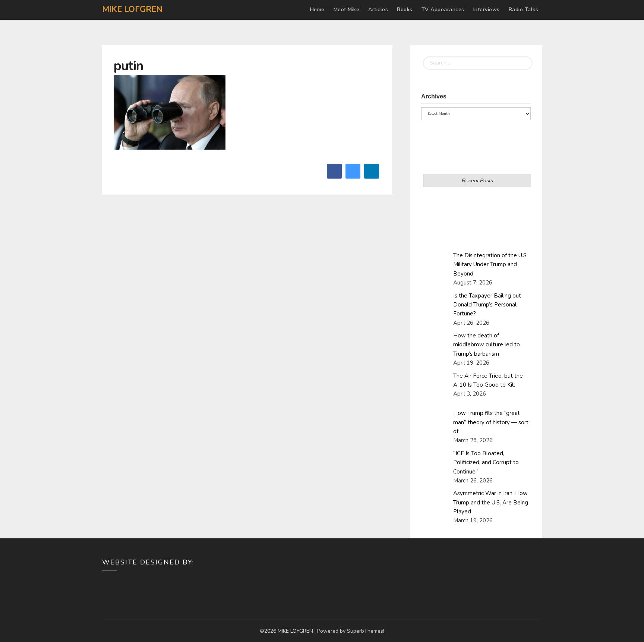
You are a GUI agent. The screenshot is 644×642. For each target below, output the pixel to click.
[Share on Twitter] (352, 176)
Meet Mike (347, 9)
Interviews (486, 9)
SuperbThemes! (365, 631)
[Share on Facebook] (334, 176)
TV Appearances (443, 9)
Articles (378, 9)
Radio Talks (524, 9)
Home (317, 9)
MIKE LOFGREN (132, 9)
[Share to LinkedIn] (371, 176)
